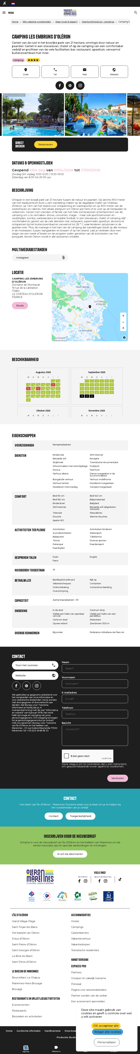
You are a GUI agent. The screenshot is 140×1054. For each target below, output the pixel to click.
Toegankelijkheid (80, 816)
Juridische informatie (28, 1031)
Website (20, 675)
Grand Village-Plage (23, 921)
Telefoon (67, 708)
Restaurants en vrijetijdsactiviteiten (36, 998)
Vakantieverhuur (81, 938)
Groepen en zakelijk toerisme (88, 978)
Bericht (66, 723)
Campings (77, 927)
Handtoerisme (79, 959)
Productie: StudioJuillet (70, 1037)
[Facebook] (59, 85)
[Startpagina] (70, 13)
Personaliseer (106, 1042)
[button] (3, 112)
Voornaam (68, 677)
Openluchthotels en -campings (98, 21)
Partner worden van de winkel (89, 995)
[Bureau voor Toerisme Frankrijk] (31, 896)
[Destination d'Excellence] (47, 896)
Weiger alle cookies (107, 1032)
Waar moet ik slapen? (66, 21)
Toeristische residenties (85, 950)
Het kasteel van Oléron (25, 933)
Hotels (75, 921)
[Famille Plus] (62, 896)
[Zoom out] (123, 322)
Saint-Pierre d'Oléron (24, 944)
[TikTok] (120, 879)
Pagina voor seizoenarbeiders (88, 990)
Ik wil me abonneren (70, 854)
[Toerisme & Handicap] (5, 3)
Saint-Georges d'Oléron (26, 950)
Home (15, 21)
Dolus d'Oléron (21, 938)
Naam (65, 662)
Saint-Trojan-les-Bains (24, 927)
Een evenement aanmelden (88, 1001)
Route (20, 305)
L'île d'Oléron (20, 915)
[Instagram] (80, 85)
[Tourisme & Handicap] (108, 896)
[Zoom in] (123, 316)
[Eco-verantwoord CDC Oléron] (93, 896)
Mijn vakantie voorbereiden (37, 21)
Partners (76, 972)
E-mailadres (69, 692)
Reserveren (45, 144)
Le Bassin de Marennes (25, 971)
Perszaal (76, 984)
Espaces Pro (78, 966)
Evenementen (20, 1005)
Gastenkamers (80, 933)
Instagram (22, 257)
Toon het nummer (26, 665)
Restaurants (19, 1010)
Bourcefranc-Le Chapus (26, 977)
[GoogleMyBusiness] (70, 85)
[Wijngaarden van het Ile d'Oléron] (78, 896)
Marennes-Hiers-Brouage (27, 983)
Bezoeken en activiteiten (27, 1016)
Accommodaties (81, 915)
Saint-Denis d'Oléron (24, 962)
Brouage (17, 989)
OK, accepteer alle (105, 1025)
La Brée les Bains (22, 956)
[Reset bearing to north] (123, 328)
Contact (54, 816)
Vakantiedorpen (80, 944)
